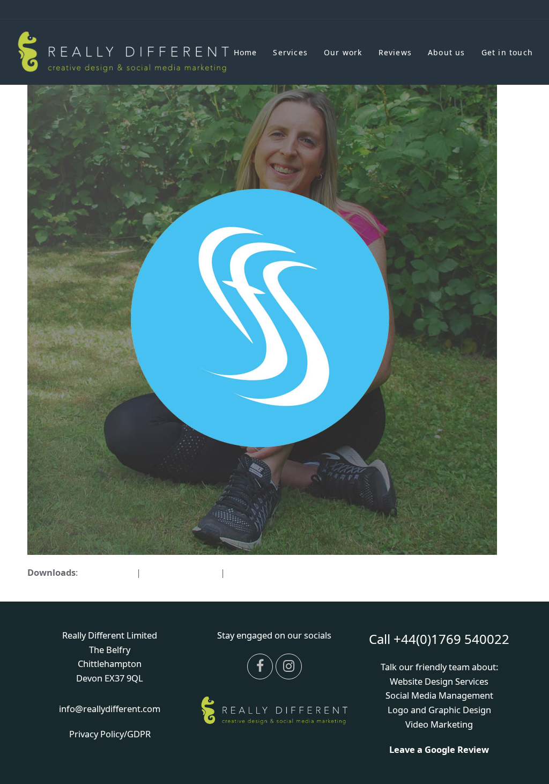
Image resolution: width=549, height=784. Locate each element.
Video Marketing (439, 724)
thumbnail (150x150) (268, 572)
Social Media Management (439, 695)
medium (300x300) (180, 572)
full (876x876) (107, 572)
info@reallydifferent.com (109, 708)
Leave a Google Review (439, 749)
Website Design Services (439, 681)
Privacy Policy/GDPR (110, 734)
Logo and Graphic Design (439, 710)
